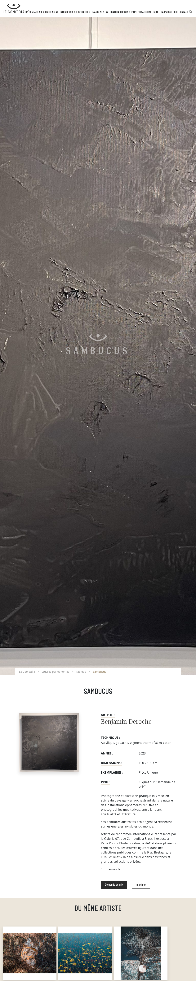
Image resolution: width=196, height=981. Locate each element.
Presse (168, 12)
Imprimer (141, 884)
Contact (183, 12)
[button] (191, 13)
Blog (175, 12)
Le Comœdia (27, 671)
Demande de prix (114, 884)
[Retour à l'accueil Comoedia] (13, 8)
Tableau (81, 671)
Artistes (61, 12)
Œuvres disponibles (78, 12)
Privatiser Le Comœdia (151, 12)
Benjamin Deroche (126, 722)
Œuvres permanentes (55, 671)
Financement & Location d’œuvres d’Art (114, 12)
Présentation (33, 12)
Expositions (48, 12)
